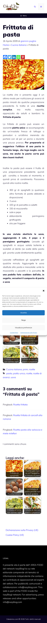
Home (6, 45)
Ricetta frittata (20, 404)
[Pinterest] (23, 57)
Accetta (23, 313)
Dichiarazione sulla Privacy (28, 332)
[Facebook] (5, 57)
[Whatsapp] (18, 57)
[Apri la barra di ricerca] (35, 6)
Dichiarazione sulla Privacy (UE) (22, 530)
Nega (23, 320)
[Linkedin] (14, 57)
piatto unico (19, 373)
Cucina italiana (19, 45)
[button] (43, 290)
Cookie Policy (14, 332)
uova (13, 377)
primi (25, 369)
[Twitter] (10, 57)
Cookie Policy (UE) (15, 535)
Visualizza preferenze (23, 328)
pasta (9, 373)
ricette (32, 369)
